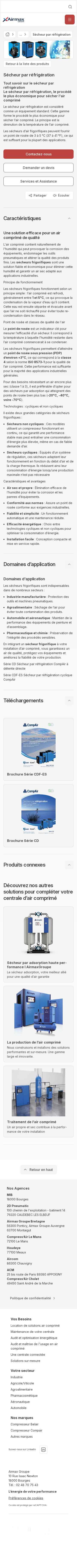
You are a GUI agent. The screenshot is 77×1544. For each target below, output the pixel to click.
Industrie (17, 1377)
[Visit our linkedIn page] (43, 1450)
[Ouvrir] (70, 19)
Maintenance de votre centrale (32, 1331)
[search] (70, 7)
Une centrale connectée (28, 1354)
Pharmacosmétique (24, 1395)
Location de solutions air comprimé (35, 1325)
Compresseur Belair (24, 1424)
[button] (38, 218)
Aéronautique (20, 1402)
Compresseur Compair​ (26, 1430)
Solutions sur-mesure (25, 1361)
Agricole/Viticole (22, 1383)
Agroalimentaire (22, 1389)
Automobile (19, 1408)
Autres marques (22, 1436)
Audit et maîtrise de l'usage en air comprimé (34, 1346)
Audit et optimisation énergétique (34, 1338)
